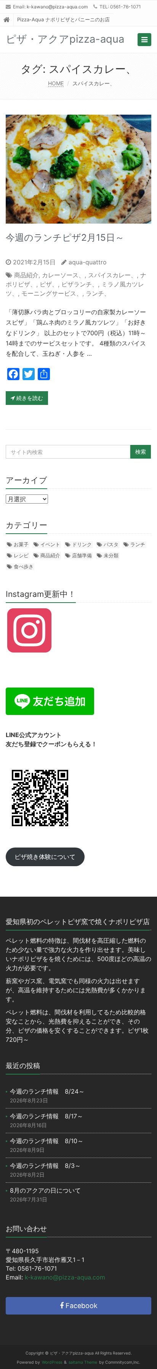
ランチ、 (98, 293)
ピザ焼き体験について (44, 856)
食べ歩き (24, 566)
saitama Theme (83, 1362)
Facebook (81, 1306)
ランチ (137, 544)
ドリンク (82, 544)
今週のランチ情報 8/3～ (45, 1165)
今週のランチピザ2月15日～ (65, 237)
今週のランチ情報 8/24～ (47, 1091)
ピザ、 (49, 284)
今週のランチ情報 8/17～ (46, 1116)
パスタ (111, 544)
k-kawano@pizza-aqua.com (57, 7)
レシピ (21, 555)
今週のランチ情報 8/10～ (46, 1141)
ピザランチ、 (79, 284)
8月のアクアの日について (45, 1190)
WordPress (52, 1362)
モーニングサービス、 (51, 293)
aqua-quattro (88, 262)
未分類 (111, 555)
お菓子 (21, 544)
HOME (56, 83)
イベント (50, 544)
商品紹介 (26, 275)
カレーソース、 (63, 275)
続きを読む (29, 398)
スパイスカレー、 (112, 275)
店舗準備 (82, 555)
